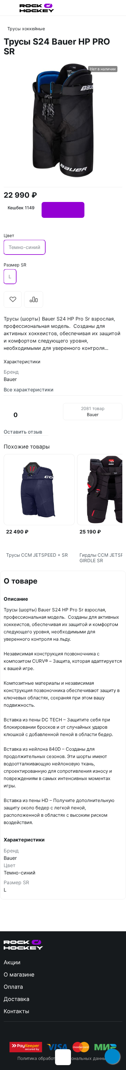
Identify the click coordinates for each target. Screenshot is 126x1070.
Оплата (13, 987)
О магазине (19, 974)
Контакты (16, 1011)
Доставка (16, 999)
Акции (12, 962)
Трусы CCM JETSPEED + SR (37, 555)
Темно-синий (24, 247)
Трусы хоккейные (26, 28)
